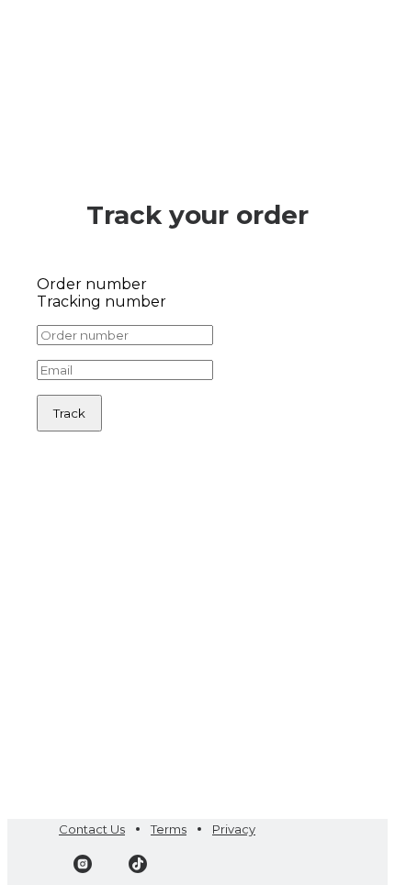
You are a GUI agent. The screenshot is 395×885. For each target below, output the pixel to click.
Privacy (233, 829)
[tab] (197, 284)
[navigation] (197, 29)
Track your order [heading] (197, 214)
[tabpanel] (197, 378)
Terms (168, 829)
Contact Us (92, 829)
